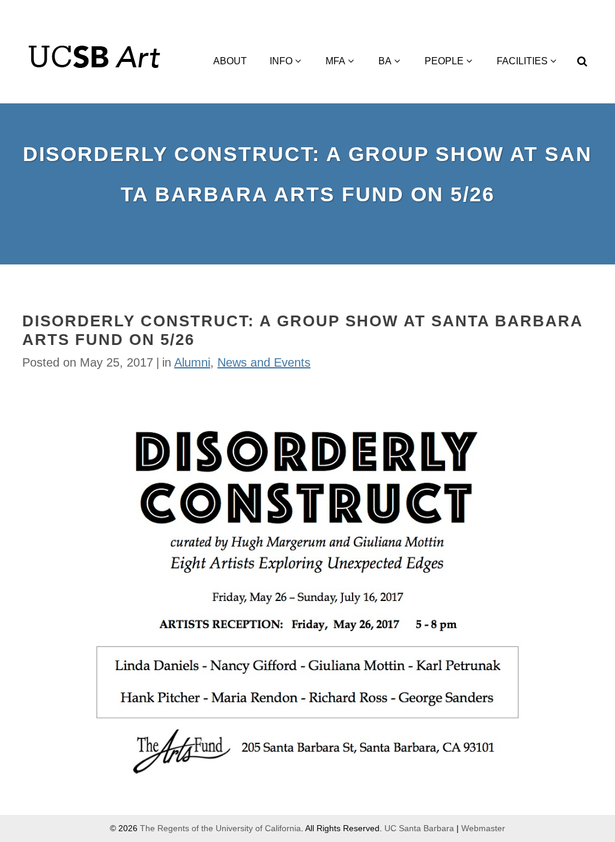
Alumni (192, 362)
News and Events (264, 362)
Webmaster (483, 828)
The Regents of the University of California (220, 828)
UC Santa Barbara (419, 828)
